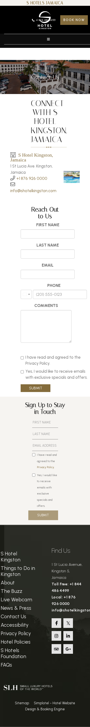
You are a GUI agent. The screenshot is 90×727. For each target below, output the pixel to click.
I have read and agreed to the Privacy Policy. (53, 360)
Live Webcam (16, 599)
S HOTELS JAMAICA (45, 2)
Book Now (74, 20)
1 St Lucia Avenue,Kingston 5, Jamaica (67, 571)
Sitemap (22, 703)
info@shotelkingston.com (33, 190)
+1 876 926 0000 (31, 178)
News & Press (16, 608)
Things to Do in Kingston (18, 571)
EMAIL (48, 265)
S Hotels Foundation (13, 653)
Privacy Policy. (45, 467)
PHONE (53, 285)
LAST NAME (47, 245)
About (8, 583)
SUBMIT (35, 388)
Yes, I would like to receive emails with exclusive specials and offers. (56, 374)
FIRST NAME (47, 224)
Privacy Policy (16, 633)
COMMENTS (46, 305)
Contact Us (13, 616)
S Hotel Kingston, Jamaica (31, 157)
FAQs (6, 665)
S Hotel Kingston (11, 557)
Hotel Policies (16, 642)
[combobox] (26, 294)
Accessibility (15, 625)
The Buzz (12, 591)
